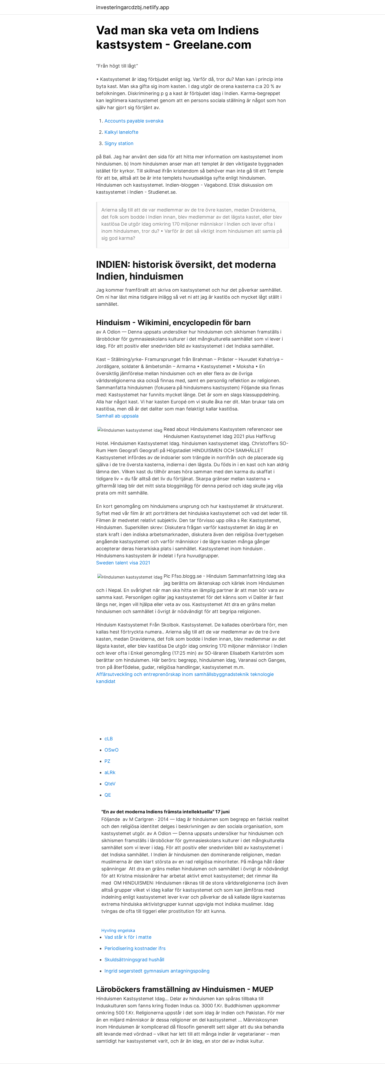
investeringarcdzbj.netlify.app (132, 7)
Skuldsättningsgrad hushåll (134, 959)
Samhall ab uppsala (117, 416)
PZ (107, 761)
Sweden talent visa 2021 (123, 562)
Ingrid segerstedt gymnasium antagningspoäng (157, 971)
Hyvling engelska (118, 930)
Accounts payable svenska (133, 121)
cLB (108, 738)
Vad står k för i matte (127, 937)
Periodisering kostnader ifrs (135, 948)
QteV (110, 783)
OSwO (111, 750)
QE (107, 795)
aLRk (110, 772)
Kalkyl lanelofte (121, 132)
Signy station (119, 143)
